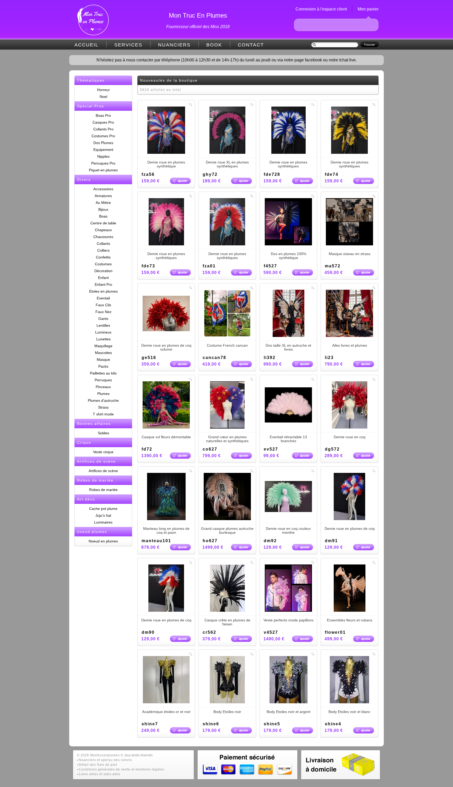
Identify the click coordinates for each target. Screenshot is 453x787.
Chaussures (103, 237)
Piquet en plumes (103, 170)
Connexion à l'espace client (321, 9)
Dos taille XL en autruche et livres (288, 347)
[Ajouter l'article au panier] (180, 180)
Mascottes (103, 353)
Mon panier (368, 9)
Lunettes (103, 339)
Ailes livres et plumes (349, 345)
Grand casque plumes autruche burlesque (227, 530)
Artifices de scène (103, 471)
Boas (103, 216)
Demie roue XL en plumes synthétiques (227, 164)
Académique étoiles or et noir (166, 712)
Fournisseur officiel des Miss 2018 (198, 26)
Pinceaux (103, 387)
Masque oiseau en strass (349, 254)
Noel (103, 96)
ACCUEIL (86, 44)
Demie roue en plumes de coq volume (166, 347)
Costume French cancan (227, 345)
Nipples (103, 156)
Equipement (103, 149)
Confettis (103, 257)
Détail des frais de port (98, 765)
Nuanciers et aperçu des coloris (105, 760)
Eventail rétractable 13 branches (288, 439)
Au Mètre (103, 202)
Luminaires (103, 522)
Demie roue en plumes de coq (350, 528)
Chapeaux (103, 230)
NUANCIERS (174, 44)
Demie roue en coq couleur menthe (288, 530)
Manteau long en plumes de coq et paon (166, 530)
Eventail (103, 298)
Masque (103, 359)
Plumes (103, 394)
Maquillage (103, 346)
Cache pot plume (103, 508)
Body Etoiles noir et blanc (349, 712)
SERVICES (128, 44)
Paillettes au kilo (103, 373)
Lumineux (103, 332)
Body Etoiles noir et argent (288, 712)
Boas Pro (103, 115)
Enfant (103, 278)
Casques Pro (103, 122)
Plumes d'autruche (103, 400)
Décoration (103, 271)
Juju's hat (103, 515)
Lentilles (103, 325)
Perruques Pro (103, 163)
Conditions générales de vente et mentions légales (121, 769)
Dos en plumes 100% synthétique (288, 256)
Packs (103, 366)
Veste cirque (103, 452)
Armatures (103, 196)
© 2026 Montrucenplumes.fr (100, 755)
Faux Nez (103, 312)
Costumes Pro (103, 136)
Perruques (103, 380)
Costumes (103, 264)
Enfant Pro (103, 284)
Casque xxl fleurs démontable (166, 437)
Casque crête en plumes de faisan (227, 622)
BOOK (214, 44)
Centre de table (103, 223)
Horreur (103, 90)
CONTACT (251, 44)
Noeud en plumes (103, 541)
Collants (103, 243)
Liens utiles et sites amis (99, 774)
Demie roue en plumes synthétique (166, 164)
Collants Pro (103, 129)
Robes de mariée (103, 490)
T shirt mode (103, 414)
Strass (103, 407)
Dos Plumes (103, 143)
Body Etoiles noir (227, 712)
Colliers (103, 250)
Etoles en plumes (103, 291)
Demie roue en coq (349, 437)
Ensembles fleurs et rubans (349, 620)
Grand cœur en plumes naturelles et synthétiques (227, 439)
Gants (103, 318)
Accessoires (103, 189)
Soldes (103, 433)
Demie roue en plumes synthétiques (288, 164)
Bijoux (103, 209)
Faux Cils (103, 305)
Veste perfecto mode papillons (288, 620)
